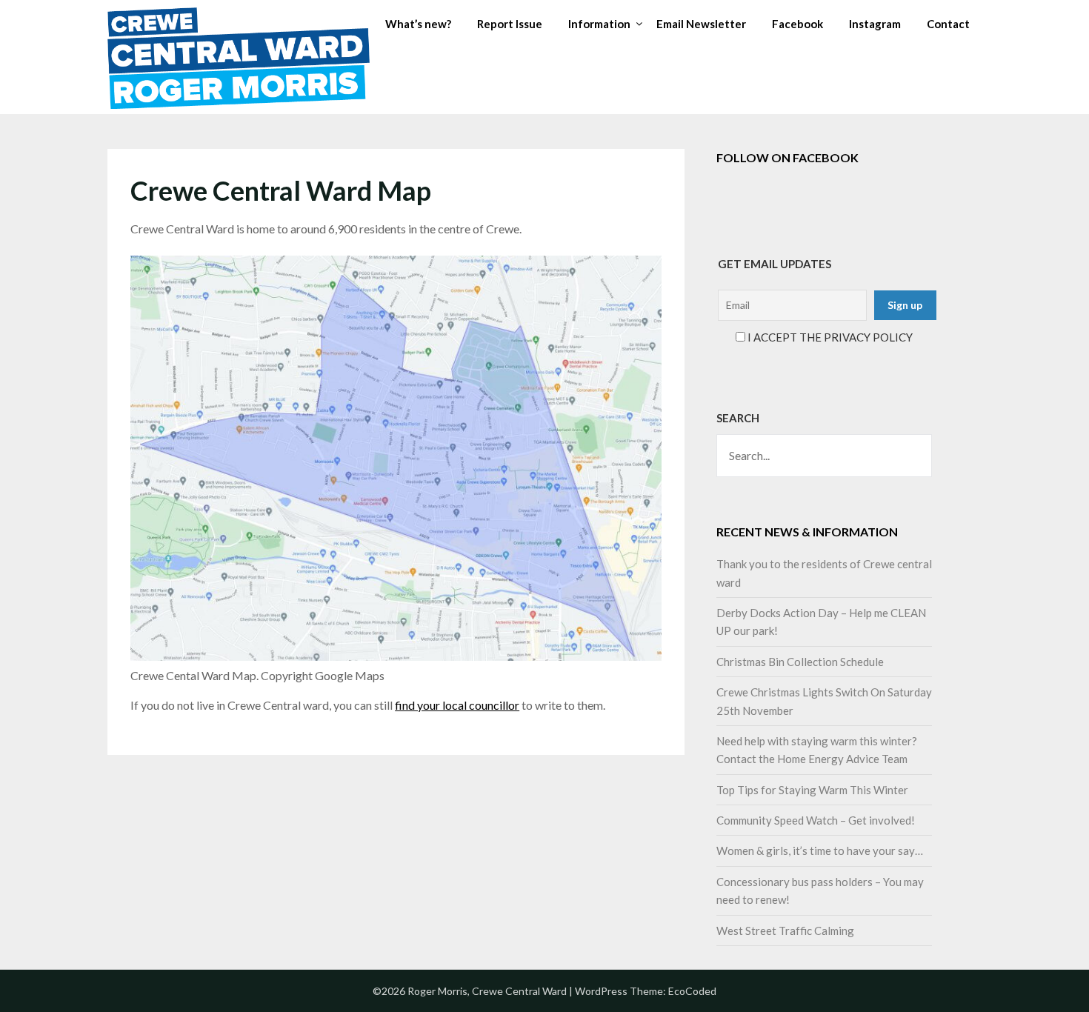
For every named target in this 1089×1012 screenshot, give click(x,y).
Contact (948, 23)
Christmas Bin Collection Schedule (800, 661)
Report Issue (509, 23)
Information (599, 23)
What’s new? (418, 23)
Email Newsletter (701, 23)
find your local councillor (457, 705)
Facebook (797, 23)
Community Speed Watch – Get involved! (815, 820)
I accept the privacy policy (829, 337)
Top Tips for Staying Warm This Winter (812, 789)
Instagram (875, 23)
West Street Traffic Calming (785, 930)
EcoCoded (692, 991)
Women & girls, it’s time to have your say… (819, 850)
